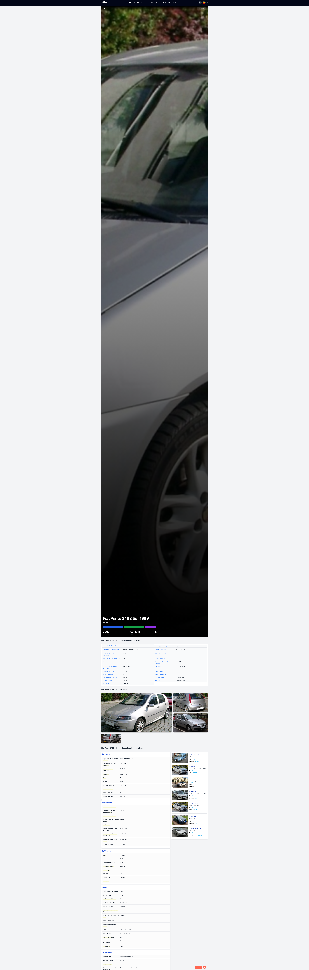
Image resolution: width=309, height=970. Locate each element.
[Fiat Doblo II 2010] (180, 795)
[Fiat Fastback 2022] (180, 807)
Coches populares (171, 2)
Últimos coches (154, 2)
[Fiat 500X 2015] (180, 782)
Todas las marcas (137, 2)
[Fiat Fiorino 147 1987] (180, 758)
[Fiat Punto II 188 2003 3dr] (180, 832)
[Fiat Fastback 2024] (180, 770)
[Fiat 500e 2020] (180, 820)
